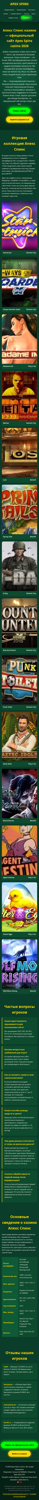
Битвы (6, 14)
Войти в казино (19, 1454)
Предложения (9, 10)
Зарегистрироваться (19, 119)
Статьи (26, 14)
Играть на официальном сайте (19, 1445)
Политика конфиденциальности (15, 1494)
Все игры (31, 10)
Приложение (21, 10)
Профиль (26, 18)
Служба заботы (16, 14)
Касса (34, 14)
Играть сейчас (19, 111)
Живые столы (13, 18)
